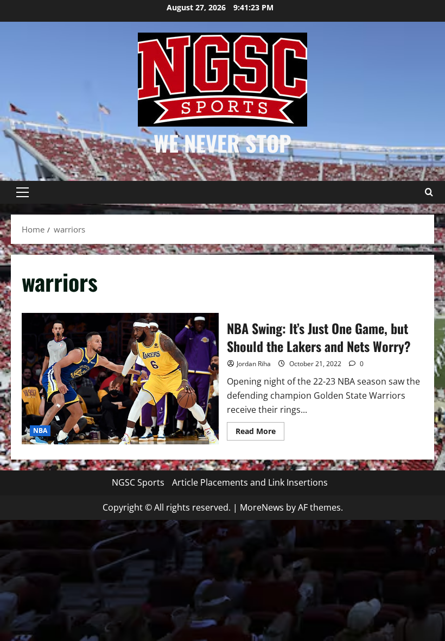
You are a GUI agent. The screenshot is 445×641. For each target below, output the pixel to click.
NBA (40, 430)
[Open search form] (428, 192)
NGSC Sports (138, 482)
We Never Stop (222, 143)
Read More (260, 433)
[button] (22, 192)
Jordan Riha (254, 363)
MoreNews (262, 507)
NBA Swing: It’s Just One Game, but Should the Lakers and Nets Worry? (120, 378)
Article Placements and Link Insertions (250, 482)
